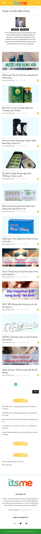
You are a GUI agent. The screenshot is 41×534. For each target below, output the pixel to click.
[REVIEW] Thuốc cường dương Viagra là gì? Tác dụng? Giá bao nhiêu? (19, 408)
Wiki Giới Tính (6, 72)
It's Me (4, 499)
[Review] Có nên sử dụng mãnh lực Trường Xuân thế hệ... (17, 109)
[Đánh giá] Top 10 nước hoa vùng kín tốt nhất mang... (20, 76)
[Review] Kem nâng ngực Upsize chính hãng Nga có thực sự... (19, 142)
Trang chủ (5, 8)
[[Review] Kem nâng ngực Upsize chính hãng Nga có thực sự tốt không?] (20, 126)
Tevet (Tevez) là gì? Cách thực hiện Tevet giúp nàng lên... (20, 273)
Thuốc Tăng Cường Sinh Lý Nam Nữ (11, 105)
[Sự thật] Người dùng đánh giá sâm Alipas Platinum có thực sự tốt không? (20, 433)
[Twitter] (20, 523)
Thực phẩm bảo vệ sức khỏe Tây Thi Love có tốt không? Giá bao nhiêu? (19, 427)
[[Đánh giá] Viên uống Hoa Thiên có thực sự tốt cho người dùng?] (20, 225)
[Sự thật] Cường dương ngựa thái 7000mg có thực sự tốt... (16, 174)
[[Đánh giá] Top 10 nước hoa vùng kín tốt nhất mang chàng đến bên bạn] (20, 61)
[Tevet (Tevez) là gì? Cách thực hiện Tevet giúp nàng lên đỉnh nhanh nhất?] (20, 257)
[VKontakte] (26, 523)
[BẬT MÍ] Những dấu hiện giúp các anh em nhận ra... (19, 305)
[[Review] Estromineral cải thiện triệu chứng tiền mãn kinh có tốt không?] (20, 192)
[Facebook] (15, 523)
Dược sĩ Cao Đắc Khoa (8, 80)
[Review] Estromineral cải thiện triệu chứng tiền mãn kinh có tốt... (18, 207)
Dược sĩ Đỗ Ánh (32, 505)
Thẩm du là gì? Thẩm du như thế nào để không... (19, 371)
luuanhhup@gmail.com (25, 510)
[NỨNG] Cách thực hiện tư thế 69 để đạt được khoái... (20, 338)
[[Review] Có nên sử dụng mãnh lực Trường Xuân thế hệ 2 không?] (20, 94)
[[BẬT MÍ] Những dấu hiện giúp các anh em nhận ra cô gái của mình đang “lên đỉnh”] (20, 290)
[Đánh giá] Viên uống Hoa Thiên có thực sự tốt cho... (20, 240)
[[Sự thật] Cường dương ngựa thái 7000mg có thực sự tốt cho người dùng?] (20, 159)
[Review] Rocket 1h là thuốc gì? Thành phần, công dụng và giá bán (20, 420)
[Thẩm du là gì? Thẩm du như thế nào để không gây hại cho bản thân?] (20, 356)
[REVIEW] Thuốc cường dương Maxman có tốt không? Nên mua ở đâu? (19, 414)
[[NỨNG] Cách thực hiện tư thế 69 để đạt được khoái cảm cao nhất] (20, 323)
